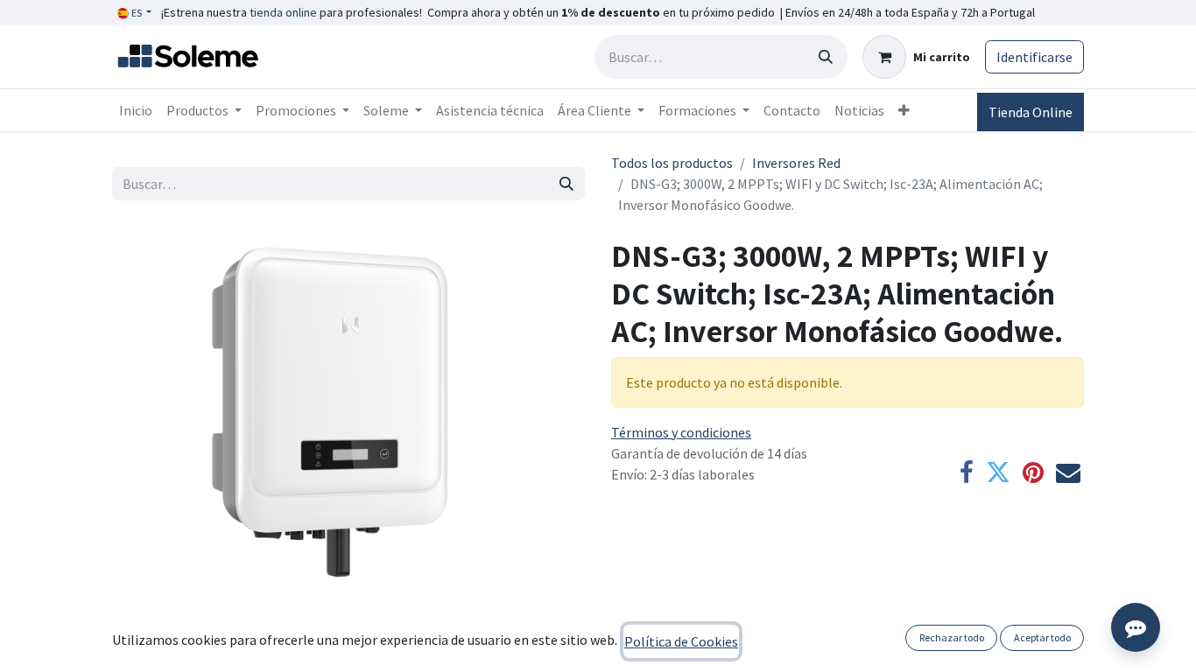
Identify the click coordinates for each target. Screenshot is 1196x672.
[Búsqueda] (826, 57)
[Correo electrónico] (1068, 472)
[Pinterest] (1033, 472)
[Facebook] (967, 472)
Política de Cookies (681, 641)
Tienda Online (1030, 112)
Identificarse (1034, 57)
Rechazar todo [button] (951, 637)
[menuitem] (135, 110)
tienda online (283, 12)
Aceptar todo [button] (1042, 637)
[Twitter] (998, 472)
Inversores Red (796, 163)
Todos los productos (672, 163)
